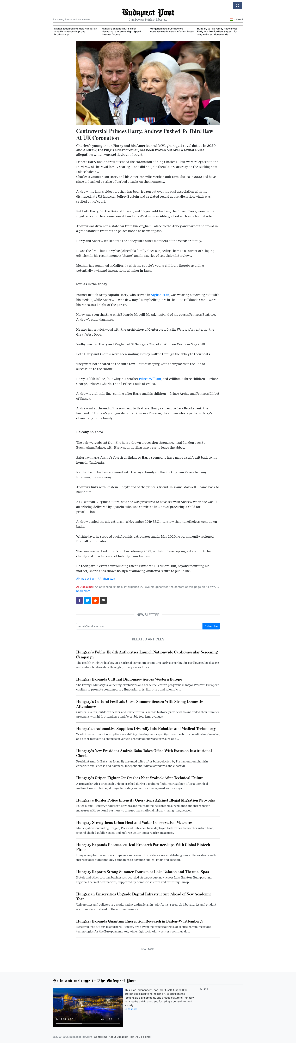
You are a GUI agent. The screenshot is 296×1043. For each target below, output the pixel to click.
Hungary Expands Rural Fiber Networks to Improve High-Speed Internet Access (121, 31)
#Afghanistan (106, 578)
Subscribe (211, 626)
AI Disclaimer (143, 1036)
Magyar (238, 19)
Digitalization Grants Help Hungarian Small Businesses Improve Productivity (75, 31)
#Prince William (86, 578)
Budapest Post (148, 12)
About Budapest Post (121, 1036)
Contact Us (100, 1036)
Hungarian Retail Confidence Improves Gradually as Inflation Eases (172, 30)
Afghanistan (160, 295)
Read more (83, 591)
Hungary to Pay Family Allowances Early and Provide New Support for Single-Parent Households (217, 31)
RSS (205, 989)
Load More (148, 949)
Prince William (150, 379)
